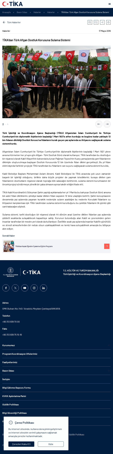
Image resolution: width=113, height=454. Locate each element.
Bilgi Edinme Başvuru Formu (16, 387)
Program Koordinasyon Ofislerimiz (19, 353)
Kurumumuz (8, 345)
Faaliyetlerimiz (9, 362)
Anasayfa (6, 12)
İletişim (6, 379)
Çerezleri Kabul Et (21, 444)
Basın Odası (22, 12)
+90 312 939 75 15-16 (12, 334)
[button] (98, 124)
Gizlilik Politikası (10, 404)
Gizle (50, 444)
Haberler (37, 12)
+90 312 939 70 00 (11, 321)
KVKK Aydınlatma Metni (14, 396)
